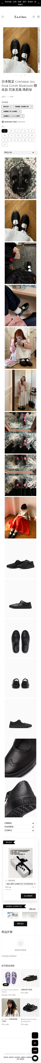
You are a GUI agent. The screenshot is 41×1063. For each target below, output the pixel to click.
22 (4, 131)
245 (5, 135)
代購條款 (23, 1057)
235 (25, 131)
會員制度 (11, 1057)
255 (18, 135)
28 (18, 140)
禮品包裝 (11, 880)
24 (31, 131)
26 (25, 135)
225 (11, 131)
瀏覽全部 (32, 909)
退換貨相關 (29, 1057)
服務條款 (22, 1059)
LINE (35, 1050)
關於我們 (6, 1057)
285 (25, 140)
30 (4, 144)
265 (32, 135)
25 (11, 135)
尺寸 (3, 126)
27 (4, 140)
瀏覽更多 (20, 924)
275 (11, 140)
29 (32, 140)
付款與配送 (17, 1057)
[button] (2, 17)
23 (18, 131)
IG (35, 1043)
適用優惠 (5, 102)
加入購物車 (28, 896)
